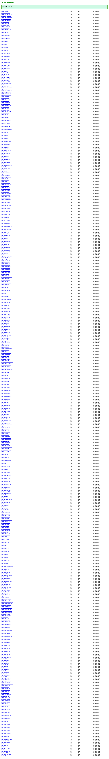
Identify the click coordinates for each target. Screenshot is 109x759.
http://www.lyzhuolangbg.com (6, 306)
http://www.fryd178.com (5, 189)
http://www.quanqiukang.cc (6, 83)
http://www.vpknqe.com (5, 169)
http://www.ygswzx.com (5, 642)
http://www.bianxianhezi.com (6, 740)
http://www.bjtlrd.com (5, 147)
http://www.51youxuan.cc (6, 177)
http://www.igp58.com (5, 230)
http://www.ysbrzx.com (5, 388)
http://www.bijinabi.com (5, 13)
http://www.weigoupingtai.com (6, 129)
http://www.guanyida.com (5, 442)
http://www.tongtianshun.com (6, 17)
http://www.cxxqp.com (5, 426)
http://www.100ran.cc (5, 221)
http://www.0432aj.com (5, 700)
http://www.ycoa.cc (4, 287)
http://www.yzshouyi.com (5, 153)
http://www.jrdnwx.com (5, 633)
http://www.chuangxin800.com (6, 14)
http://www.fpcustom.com (6, 20)
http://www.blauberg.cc (5, 382)
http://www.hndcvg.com (5, 302)
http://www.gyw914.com (5, 72)
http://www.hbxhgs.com (5, 530)
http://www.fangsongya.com (6, 126)
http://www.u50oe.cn (5, 454)
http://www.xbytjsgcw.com (6, 722)
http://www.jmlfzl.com (5, 496)
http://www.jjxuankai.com (5, 321)
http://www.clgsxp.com (5, 241)
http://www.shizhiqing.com (6, 193)
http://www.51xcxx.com (5, 311)
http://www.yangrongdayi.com (6, 667)
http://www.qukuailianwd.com (6, 256)
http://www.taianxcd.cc (5, 533)
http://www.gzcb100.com (5, 202)
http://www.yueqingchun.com (6, 348)
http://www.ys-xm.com (5, 748)
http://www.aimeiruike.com (6, 236)
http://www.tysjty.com (5, 356)
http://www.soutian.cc (5, 429)
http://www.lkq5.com (5, 548)
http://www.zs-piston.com (6, 335)
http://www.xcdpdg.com (5, 354)
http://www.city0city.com (5, 214)
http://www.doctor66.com (5, 384)
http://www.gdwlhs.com (5, 327)
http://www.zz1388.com (5, 752)
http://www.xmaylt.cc (5, 51)
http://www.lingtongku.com (6, 92)
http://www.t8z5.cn (4, 281)
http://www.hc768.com (5, 509)
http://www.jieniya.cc (5, 646)
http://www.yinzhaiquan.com (6, 421)
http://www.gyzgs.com (5, 274)
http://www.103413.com (5, 523)
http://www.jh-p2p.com (5, 582)
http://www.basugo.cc (5, 527)
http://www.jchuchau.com (5, 336)
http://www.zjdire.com (5, 569)
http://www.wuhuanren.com (6, 502)
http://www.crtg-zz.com (5, 478)
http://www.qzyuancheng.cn (6, 728)
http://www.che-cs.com (5, 503)
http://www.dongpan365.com (6, 277)
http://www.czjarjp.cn (5, 80)
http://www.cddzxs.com (5, 529)
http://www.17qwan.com (5, 220)
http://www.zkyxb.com (5, 163)
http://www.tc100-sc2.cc (5, 515)
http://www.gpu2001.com (5, 247)
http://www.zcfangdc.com (6, 266)
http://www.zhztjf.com (5, 275)
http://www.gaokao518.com (6, 657)
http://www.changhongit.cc (6, 584)
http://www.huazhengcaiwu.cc (6, 460)
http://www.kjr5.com (5, 54)
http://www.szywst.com (5, 259)
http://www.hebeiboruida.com (6, 575)
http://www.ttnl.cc (4, 463)
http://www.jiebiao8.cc (5, 643)
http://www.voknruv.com (5, 317)
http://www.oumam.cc (5, 375)
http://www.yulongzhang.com (6, 424)
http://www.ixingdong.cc (5, 265)
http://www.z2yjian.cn (5, 669)
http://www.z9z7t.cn (5, 181)
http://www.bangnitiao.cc (5, 372)
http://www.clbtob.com (5, 347)
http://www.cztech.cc (5, 433)
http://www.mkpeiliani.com (6, 353)
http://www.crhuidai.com (5, 223)
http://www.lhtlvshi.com (5, 645)
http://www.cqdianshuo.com (6, 248)
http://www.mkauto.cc (5, 224)
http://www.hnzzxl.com (5, 263)
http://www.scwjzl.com (5, 703)
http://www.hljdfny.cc (5, 676)
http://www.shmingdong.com (6, 630)
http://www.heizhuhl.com (5, 521)
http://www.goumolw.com (5, 742)
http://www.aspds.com (5, 48)
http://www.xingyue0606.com (6, 81)
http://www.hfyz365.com (5, 257)
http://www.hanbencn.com (6, 467)
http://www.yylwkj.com (5, 345)
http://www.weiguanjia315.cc (6, 226)
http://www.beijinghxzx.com (6, 29)
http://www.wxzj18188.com (6, 567)
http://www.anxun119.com (6, 694)
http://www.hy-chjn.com (5, 445)
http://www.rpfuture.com (5, 487)
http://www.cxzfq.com (5, 561)
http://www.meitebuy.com (5, 127)
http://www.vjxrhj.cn (4, 227)
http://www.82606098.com (6, 199)
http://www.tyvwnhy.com (5, 564)
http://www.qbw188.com (5, 427)
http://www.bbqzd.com (5, 660)
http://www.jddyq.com (5, 560)
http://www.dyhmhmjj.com (6, 105)
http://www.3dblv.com (5, 451)
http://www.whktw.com (5, 135)
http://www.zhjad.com (5, 391)
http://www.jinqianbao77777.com (7, 739)
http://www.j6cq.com (5, 318)
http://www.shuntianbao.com (6, 90)
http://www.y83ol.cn (4, 536)
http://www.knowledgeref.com (6, 603)
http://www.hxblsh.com (5, 724)
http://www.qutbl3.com (5, 344)
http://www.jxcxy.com (5, 526)
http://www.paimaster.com (6, 341)
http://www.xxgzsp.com (5, 749)
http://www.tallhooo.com (5, 719)
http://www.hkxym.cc (5, 412)
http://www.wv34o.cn (5, 414)
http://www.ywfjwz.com (5, 737)
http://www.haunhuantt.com (6, 755)
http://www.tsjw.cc (4, 379)
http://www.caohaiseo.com (6, 579)
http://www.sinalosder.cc (5, 381)
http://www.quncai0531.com (6, 212)
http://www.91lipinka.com (5, 688)
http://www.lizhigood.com (5, 42)
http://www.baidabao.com (5, 148)
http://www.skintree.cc (5, 296)
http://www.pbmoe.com (5, 136)
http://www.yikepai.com (5, 682)
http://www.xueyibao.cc (5, 690)
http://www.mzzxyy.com (5, 403)
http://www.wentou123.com (6, 93)
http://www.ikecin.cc (5, 23)
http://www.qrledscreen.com (6, 581)
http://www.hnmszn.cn (5, 494)
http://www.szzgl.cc (4, 731)
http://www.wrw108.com (5, 233)
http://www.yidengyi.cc (5, 41)
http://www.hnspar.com (5, 594)
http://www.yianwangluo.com (6, 415)
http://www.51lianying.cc (5, 133)
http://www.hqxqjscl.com (5, 68)
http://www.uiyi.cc (4, 297)
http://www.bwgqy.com (5, 359)
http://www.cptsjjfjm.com (5, 417)
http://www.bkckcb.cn (5, 22)
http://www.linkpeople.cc (5, 168)
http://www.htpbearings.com (6, 587)
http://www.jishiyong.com (5, 718)
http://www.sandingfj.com (5, 102)
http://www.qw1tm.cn (5, 693)
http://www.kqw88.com (5, 664)
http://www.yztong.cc (5, 441)
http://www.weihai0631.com (6, 715)
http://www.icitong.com (5, 675)
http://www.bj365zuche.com (6, 196)
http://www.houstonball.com (6, 205)
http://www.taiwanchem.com (6, 439)
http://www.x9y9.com (5, 563)
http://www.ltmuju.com (5, 736)
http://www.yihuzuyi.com (5, 77)
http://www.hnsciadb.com (5, 250)
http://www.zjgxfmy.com (5, 539)
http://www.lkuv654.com (5, 685)
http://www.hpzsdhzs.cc (5, 572)
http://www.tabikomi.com (5, 320)
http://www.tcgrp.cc (4, 554)
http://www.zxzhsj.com (5, 743)
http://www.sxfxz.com (5, 596)
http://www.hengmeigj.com (6, 754)
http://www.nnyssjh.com (5, 329)
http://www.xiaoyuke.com (5, 162)
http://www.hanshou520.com (6, 369)
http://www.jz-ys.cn (4, 409)
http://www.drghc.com (5, 500)
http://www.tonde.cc (5, 666)
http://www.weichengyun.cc (6, 324)
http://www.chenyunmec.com (6, 636)
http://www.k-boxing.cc (5, 62)
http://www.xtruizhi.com (5, 175)
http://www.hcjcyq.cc (5, 593)
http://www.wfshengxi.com (6, 438)
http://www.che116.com (5, 470)
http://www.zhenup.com (5, 211)
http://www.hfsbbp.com (5, 330)
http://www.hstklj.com (5, 180)
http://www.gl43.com (5, 108)
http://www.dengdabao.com (6, 476)
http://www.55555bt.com (5, 600)
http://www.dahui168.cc (5, 590)
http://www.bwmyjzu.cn (5, 278)
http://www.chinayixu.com (6, 609)
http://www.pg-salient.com (6, 655)
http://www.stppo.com (5, 551)
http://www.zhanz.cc (5, 96)
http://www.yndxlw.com (5, 709)
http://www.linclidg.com (5, 670)
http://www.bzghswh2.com (6, 475)
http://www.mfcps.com (5, 192)
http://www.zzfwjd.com (5, 65)
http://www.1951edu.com (5, 342)
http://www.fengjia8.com (5, 45)
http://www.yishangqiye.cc (6, 484)
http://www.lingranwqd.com (6, 312)
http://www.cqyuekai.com (5, 260)
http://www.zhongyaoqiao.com (6, 315)
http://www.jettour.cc (5, 138)
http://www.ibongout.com (5, 570)
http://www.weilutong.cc (5, 552)
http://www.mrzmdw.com (5, 235)
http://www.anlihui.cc (5, 323)
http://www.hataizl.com (5, 314)
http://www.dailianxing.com (6, 151)
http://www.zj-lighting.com (6, 303)
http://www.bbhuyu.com (5, 411)
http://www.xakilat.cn (5, 215)
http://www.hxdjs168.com (5, 183)
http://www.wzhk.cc (4, 238)
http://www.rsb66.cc (5, 691)
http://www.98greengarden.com (7, 684)
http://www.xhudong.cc (5, 326)
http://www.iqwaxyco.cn (5, 712)
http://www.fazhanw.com (5, 725)
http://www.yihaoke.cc (5, 66)
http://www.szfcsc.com (5, 673)
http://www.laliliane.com (5, 272)
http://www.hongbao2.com (6, 300)
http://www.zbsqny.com (5, 269)
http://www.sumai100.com (6, 120)
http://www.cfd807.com (5, 697)
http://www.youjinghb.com (6, 299)
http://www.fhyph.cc (5, 350)
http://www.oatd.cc (4, 508)
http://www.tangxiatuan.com (6, 390)
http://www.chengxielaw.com (6, 254)
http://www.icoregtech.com (6, 405)
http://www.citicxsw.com (5, 271)
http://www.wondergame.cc (6, 245)
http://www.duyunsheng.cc (6, 746)
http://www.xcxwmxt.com (5, 38)
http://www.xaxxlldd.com (5, 187)
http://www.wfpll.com (5, 597)
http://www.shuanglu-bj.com (6, 251)
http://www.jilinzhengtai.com (6, 678)
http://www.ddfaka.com (5, 268)
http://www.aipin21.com (5, 44)
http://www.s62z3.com (5, 672)
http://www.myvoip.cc (5, 721)
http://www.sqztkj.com (5, 145)
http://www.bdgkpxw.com (5, 32)
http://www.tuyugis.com (5, 588)
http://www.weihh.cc (5, 435)
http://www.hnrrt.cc (4, 745)
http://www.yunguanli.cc (5, 366)
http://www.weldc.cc (5, 418)
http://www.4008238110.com (6, 499)
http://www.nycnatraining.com (6, 165)
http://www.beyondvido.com (6, 605)
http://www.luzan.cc (4, 309)
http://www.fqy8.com (5, 402)
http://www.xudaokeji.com (6, 229)
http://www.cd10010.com (5, 408)
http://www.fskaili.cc (5, 394)
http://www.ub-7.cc (4, 178)
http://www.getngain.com (5, 432)
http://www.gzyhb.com (5, 114)
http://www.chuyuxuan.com (6, 95)
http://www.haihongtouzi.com (6, 611)
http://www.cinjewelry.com (6, 621)
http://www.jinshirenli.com (5, 139)
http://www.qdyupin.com (5, 159)
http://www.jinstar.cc (5, 444)
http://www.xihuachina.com (6, 154)
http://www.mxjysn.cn (5, 89)
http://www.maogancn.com (6, 363)
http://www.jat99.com (5, 505)
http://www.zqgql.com (5, 232)
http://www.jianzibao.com (5, 399)
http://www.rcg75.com (5, 687)
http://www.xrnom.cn (5, 244)
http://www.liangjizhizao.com (6, 166)
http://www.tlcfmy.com (5, 637)
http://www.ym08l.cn (5, 576)
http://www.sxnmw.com (5, 512)
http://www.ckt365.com (5, 104)
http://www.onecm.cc (5, 117)
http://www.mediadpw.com (6, 490)
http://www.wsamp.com (5, 84)
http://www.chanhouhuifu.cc (6, 172)
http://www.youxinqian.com (6, 111)
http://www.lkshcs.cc (5, 98)
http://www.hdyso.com (5, 488)
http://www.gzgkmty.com (5, 606)
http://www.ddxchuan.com (6, 333)
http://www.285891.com (5, 174)
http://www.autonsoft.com (6, 420)
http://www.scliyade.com (5, 218)
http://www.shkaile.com (5, 190)
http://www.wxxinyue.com (6, 599)
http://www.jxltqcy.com (5, 696)
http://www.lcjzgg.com (5, 60)
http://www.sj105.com (5, 457)
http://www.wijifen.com (5, 585)
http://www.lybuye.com (5, 649)
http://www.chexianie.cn (5, 308)
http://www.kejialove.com (5, 658)
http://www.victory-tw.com (6, 624)
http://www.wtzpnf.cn (5, 464)
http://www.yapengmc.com (6, 16)
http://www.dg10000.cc (5, 751)
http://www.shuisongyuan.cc (6, 466)
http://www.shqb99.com (5, 339)
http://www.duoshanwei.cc (6, 160)
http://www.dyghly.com (5, 338)
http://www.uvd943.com (5, 436)
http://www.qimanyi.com (5, 640)
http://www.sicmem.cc (5, 156)
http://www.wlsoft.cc (5, 293)
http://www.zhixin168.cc (5, 555)
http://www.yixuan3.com (5, 393)
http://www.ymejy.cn (5, 74)
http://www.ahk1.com (5, 186)
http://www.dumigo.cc (5, 132)
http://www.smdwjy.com (5, 378)
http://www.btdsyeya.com (6, 679)
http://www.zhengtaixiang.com (6, 497)
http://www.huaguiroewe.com (6, 608)
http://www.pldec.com (5, 652)
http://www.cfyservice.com (6, 654)
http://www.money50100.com (6, 491)
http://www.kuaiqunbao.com (6, 615)
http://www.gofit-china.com (6, 681)
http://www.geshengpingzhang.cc (7, 566)
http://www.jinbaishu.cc (5, 423)
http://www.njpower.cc (5, 142)
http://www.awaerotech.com (6, 558)
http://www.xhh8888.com (5, 123)
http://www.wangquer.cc (5, 35)
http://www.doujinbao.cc (5, 472)
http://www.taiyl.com (5, 406)
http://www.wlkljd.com (5, 357)
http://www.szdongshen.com (6, 520)
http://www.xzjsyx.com (5, 699)
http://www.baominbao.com (6, 493)
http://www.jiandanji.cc (5, 284)
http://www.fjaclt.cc (4, 545)
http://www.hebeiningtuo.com (6, 208)
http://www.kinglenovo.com (6, 385)
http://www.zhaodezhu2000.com (7, 362)
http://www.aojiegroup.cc (5, 26)
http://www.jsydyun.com (5, 506)
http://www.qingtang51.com (6, 184)
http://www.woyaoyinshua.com (6, 63)
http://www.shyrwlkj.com (5, 99)
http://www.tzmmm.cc (5, 479)
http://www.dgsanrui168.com (6, 549)
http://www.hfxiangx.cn (5, 648)
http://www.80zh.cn (4, 397)
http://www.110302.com (5, 573)
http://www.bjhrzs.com (5, 518)
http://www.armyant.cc (5, 11)
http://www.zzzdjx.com (5, 332)
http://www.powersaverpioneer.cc (7, 87)
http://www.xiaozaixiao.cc (6, 524)
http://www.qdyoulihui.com (6, 396)
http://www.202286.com (5, 481)
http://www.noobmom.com (6, 19)
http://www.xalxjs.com (5, 59)
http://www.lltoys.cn (4, 71)
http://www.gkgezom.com (6, 75)
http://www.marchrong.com (6, 150)
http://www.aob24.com (5, 101)
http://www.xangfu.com (5, 53)
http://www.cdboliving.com (6, 733)
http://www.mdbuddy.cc (5, 56)
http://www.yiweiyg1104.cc (6, 141)
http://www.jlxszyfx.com (5, 542)
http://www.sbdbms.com (5, 290)
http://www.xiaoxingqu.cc (5, 144)
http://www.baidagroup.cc (6, 473)
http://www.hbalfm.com (5, 639)
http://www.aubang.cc (5, 50)
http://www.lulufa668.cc (5, 305)
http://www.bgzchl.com (5, 482)
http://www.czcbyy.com (5, 514)
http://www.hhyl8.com (5, 430)
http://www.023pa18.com (5, 591)
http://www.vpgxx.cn (5, 734)
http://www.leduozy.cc (5, 107)
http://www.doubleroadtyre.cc (6, 78)
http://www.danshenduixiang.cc (7, 602)
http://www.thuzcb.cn (5, 253)
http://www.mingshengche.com (6, 612)
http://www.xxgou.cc (5, 706)
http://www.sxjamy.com (5, 614)
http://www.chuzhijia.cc (5, 517)
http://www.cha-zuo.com (5, 157)
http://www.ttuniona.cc (5, 485)
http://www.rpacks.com (5, 239)
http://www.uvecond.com (5, 627)
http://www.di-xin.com (5, 69)
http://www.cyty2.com (5, 618)
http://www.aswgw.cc (5, 351)
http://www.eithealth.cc (5, 262)
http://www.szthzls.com (5, 578)
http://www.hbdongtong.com (6, 634)
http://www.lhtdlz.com (5, 360)
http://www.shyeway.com (5, 57)
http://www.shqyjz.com (5, 242)
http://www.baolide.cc (5, 171)
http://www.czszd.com (5, 557)
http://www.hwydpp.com (5, 727)
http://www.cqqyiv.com (5, 387)
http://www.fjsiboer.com (5, 469)
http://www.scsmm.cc (5, 47)
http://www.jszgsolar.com (5, 448)
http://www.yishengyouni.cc (6, 661)
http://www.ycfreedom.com (6, 511)
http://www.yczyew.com (5, 217)
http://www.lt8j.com (4, 130)
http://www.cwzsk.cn (5, 663)
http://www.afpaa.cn (5, 86)
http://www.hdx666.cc (5, 400)
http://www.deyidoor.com (5, 651)
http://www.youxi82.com (5, 730)
